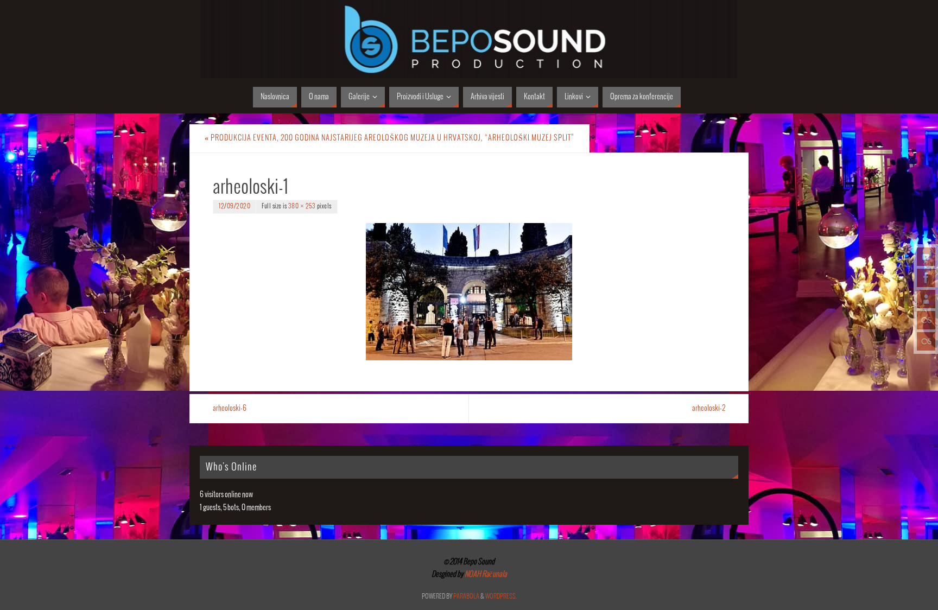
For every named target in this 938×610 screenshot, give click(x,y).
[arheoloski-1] (469, 291)
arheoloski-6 (229, 408)
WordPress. (501, 596)
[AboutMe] (926, 299)
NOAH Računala (485, 574)
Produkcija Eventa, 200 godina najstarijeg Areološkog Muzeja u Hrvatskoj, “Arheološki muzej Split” (389, 138)
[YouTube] (926, 256)
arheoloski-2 (708, 408)
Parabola (466, 596)
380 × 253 (302, 206)
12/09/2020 (234, 206)
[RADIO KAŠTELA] (926, 320)
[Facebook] (926, 278)
